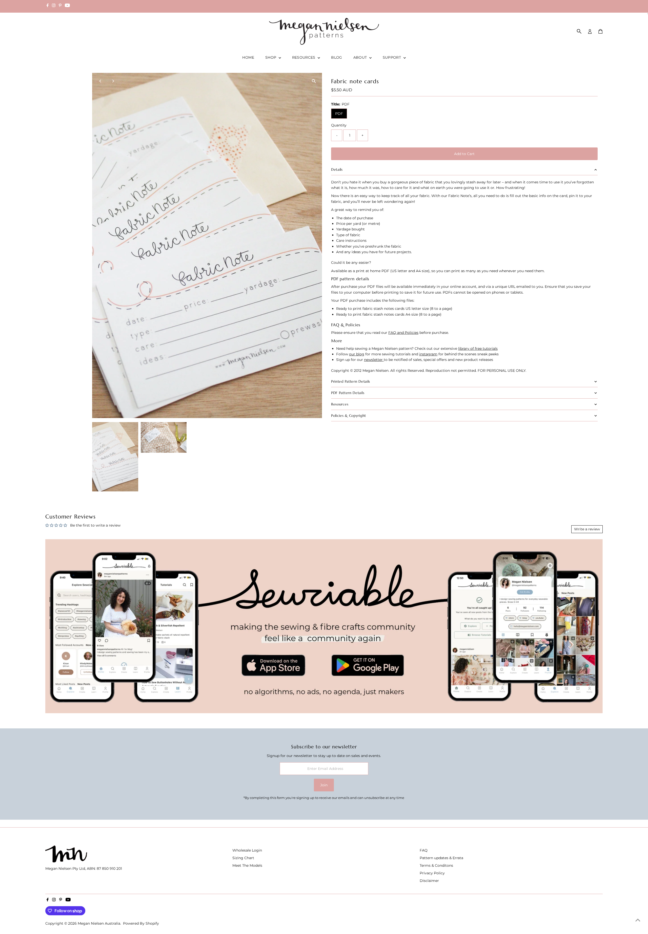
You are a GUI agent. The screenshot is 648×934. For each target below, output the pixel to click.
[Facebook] (47, 6)
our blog (356, 354)
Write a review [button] (587, 529)
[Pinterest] (60, 6)
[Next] (112, 81)
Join (324, 785)
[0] (600, 31)
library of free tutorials (478, 348)
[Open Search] (579, 31)
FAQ (424, 850)
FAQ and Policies (403, 332)
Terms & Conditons (436, 865)
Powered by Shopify (141, 923)
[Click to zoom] (313, 81)
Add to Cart (464, 153)
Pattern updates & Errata (441, 858)
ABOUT (360, 57)
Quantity (339, 125)
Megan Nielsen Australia (99, 923)
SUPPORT (392, 57)
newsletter (374, 359)
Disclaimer (429, 880)
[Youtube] (67, 6)
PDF (339, 113)
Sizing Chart (243, 858)
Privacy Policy (432, 873)
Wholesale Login (247, 850)
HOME (248, 57)
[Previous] (100, 81)
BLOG (336, 57)
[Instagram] (54, 6)
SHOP (271, 57)
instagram (428, 354)
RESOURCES (304, 57)
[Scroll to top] (638, 920)
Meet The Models (247, 865)
